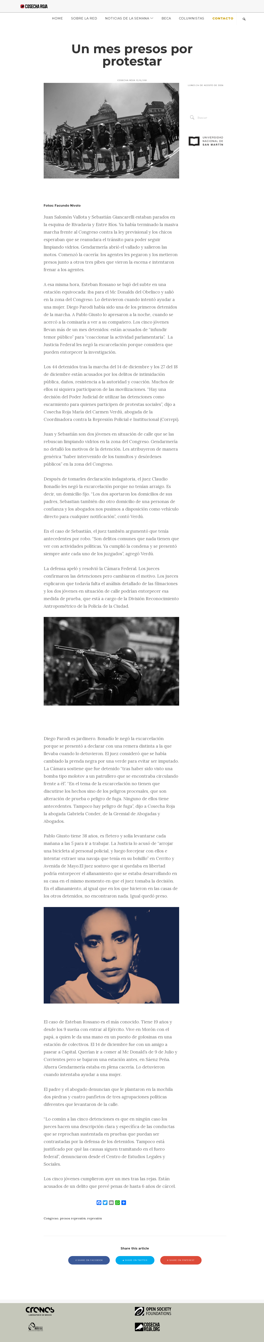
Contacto (222, 18)
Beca (166, 18)
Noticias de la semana (127, 18)
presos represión (73, 1218)
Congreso (51, 1218)
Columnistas (191, 18)
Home (57, 18)
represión (94, 1218)
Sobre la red (84, 18)
